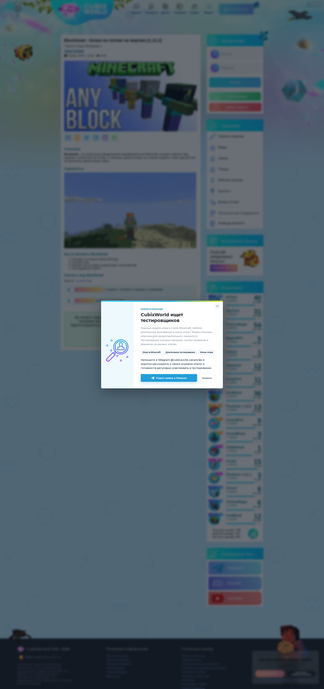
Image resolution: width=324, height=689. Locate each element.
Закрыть (207, 378)
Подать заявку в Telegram (171, 378)
